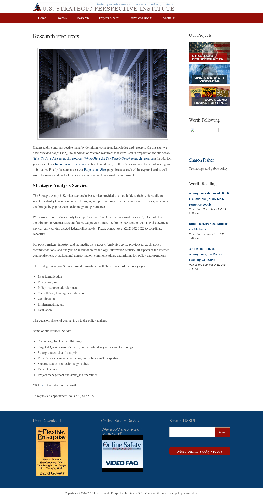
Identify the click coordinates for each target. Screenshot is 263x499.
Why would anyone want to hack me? (122, 431)
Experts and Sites (95, 169)
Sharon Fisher (201, 160)
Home (42, 18)
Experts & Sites (109, 18)
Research (83, 18)
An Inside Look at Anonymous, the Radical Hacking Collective (206, 254)
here (43, 385)
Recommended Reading (70, 164)
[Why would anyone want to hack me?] (122, 471)
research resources (58, 158)
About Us (169, 18)
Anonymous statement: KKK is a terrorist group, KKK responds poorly (209, 198)
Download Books (140, 18)
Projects (61, 18)
